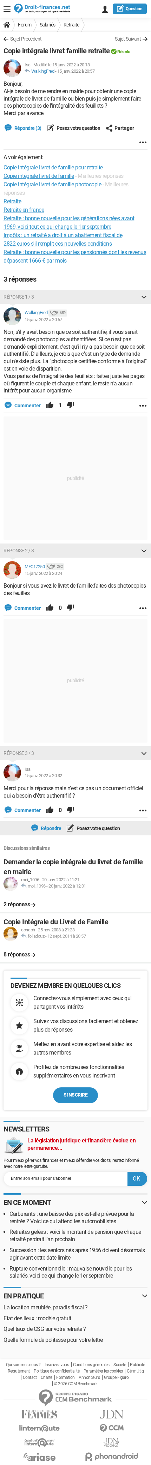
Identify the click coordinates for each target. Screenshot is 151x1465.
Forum (25, 25)
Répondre (50, 828)
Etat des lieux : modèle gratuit (37, 1318)
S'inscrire (75, 1095)
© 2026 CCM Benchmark (75, 1383)
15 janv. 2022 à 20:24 (43, 573)
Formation (65, 1377)
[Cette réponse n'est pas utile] (70, 405)
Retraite (71, 25)
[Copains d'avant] (40, 1442)
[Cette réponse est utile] (49, 405)
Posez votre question (78, 128)
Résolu (123, 51)
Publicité (137, 1364)
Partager (124, 128)
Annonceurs (89, 1377)
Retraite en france (24, 209)
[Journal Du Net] (111, 1414)
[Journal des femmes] (40, 1414)
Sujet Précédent (26, 39)
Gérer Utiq (135, 1371)
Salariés (47, 25)
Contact (30, 1377)
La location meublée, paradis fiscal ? (46, 1307)
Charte (46, 1377)
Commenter (27, 405)
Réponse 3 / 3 (19, 753)
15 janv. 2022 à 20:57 (76, 71)
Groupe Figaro (116, 1377)
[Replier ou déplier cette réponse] (144, 296)
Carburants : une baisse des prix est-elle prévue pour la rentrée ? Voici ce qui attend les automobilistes (71, 1218)
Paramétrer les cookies (103, 1371)
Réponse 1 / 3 (19, 297)
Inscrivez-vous (57, 1364)
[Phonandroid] (111, 1456)
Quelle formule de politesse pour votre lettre (53, 1340)
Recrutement (19, 1371)
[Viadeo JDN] (111, 1442)
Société (119, 1364)
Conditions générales (91, 1364)
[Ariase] (40, 1457)
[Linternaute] (40, 1428)
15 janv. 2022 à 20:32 (43, 775)
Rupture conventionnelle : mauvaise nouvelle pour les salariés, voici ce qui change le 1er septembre (70, 1272)
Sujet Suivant (128, 39)
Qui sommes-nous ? (23, 1364)
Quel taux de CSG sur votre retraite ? (45, 1329)
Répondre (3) (27, 128)
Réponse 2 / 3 (19, 550)
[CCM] (111, 1428)
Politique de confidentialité (56, 1371)
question (134, 8)
